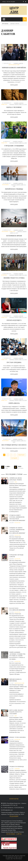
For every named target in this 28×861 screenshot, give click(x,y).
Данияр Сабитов (18, 63)
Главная (6, 23)
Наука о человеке (14, 107)
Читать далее (14, 85)
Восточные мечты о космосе (14, 445)
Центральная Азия (14, 64)
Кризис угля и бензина (17, 737)
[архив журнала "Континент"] (9, 839)
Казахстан (17, 522)
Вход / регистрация (8, 1)
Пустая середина (14, 362)
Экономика (5, 184)
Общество (4, 104)
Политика (4, 275)
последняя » (14, 458)
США (16, 482)
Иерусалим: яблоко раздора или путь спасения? (16, 712)
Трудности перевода (16, 766)
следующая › (21, 455)
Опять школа (14, 403)
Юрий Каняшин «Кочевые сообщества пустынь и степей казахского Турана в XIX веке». (17, 656)
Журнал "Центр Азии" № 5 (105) (18, 317)
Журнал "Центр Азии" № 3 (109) (18, 142)
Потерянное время (14, 236)
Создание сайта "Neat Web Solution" (14, 858)
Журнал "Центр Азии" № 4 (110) (18, 104)
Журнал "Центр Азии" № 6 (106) (18, 275)
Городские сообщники (14, 146)
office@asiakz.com (8, 810)
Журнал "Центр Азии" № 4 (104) (18, 400)
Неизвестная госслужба (14, 278)
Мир (16, 715)
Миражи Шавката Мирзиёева (14, 67)
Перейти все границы (14, 189)
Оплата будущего (14, 320)
